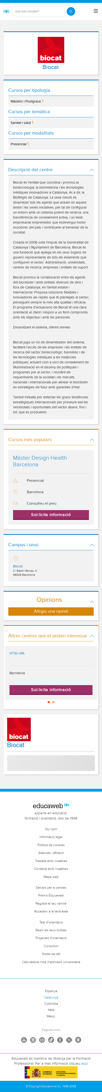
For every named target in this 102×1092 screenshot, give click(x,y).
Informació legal (51, 837)
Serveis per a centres (51, 888)
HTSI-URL (17, 653)
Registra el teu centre (51, 904)
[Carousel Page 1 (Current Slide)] (49, 702)
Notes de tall (51, 954)
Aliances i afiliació (51, 853)
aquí (84, 1064)
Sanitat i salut (22, 122)
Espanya (51, 991)
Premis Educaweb (51, 895)
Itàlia (51, 1010)
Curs (10, 766)
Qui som (51, 829)
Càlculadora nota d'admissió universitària (51, 962)
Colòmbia (51, 1004)
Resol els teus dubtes (51, 930)
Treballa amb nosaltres (51, 861)
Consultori (51, 946)
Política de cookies (51, 845)
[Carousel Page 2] (53, 702)
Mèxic (51, 1016)
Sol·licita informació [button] (51, 514)
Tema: (11, 758)
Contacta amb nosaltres (51, 869)
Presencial (20, 143)
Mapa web (51, 877)
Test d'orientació (51, 922)
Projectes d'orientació (51, 938)
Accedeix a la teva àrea (51, 911)
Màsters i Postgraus (27, 101)
